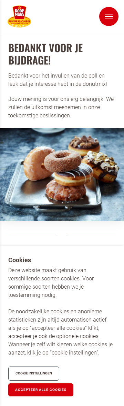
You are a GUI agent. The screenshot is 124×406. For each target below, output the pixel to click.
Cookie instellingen (34, 373)
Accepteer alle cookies (40, 389)
